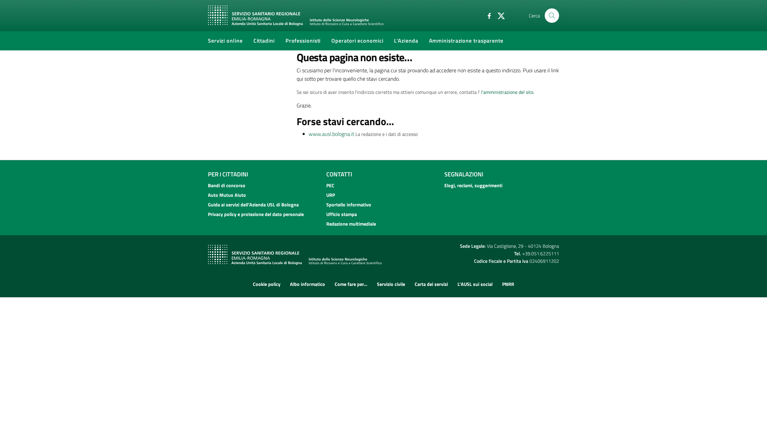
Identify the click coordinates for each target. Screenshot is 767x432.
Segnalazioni (463, 174)
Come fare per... (351, 284)
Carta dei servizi (431, 284)
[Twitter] (499, 15)
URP (330, 195)
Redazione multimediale (351, 223)
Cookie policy (266, 284)
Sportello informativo (348, 204)
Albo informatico (307, 284)
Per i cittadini (228, 174)
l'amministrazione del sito (507, 92)
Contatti (339, 174)
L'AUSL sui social (475, 284)
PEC (330, 185)
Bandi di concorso (226, 185)
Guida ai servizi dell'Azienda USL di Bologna (253, 204)
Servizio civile (391, 284)
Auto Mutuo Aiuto (227, 195)
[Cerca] (552, 15)
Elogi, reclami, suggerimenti (473, 185)
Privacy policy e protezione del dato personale (256, 214)
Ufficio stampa (341, 214)
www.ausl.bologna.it (331, 134)
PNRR (508, 284)
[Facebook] (487, 15)
